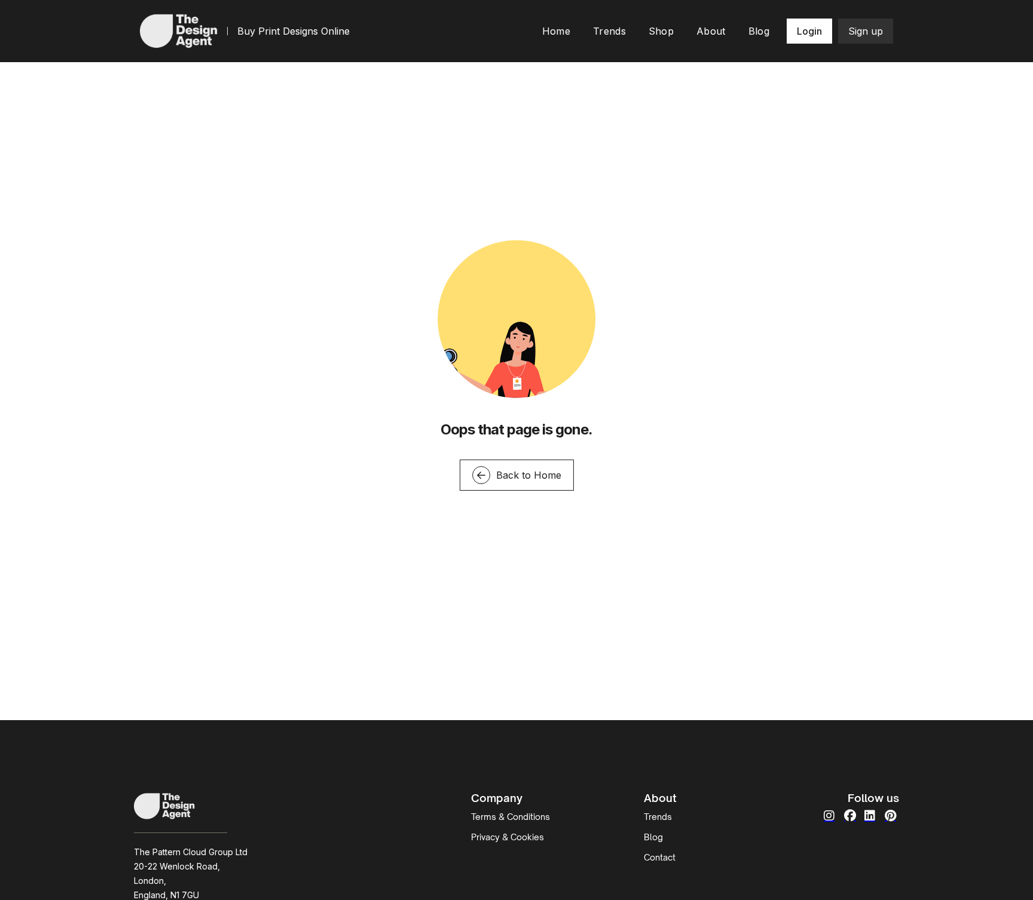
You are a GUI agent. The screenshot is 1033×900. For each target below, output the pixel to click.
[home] (179, 31)
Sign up (865, 31)
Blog (653, 837)
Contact (660, 857)
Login (809, 31)
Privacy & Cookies (507, 837)
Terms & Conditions (510, 817)
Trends (658, 817)
